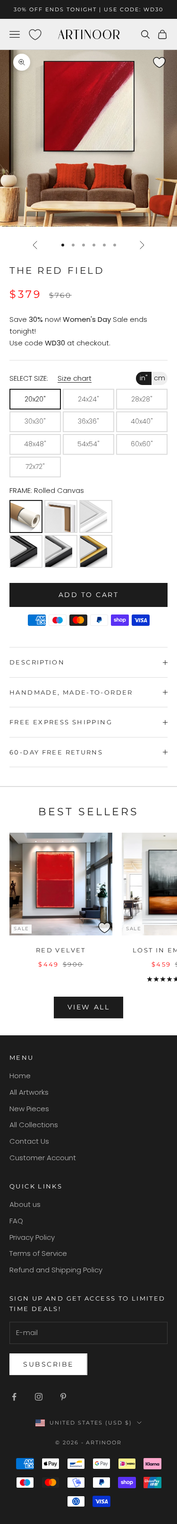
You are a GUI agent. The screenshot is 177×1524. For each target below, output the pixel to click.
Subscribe (48, 1364)
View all (88, 1007)
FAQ (16, 1221)
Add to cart (89, 594)
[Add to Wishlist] (168, 58)
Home (20, 1076)
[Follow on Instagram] (38, 1396)
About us (25, 1204)
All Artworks (29, 1092)
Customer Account (42, 1158)
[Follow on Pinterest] (63, 1396)
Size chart (75, 378)
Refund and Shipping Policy (55, 1270)
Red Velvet (61, 950)
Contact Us (29, 1141)
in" (144, 378)
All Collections (33, 1125)
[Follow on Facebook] (14, 1396)
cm (159, 378)
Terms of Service (38, 1253)
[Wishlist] (35, 34)
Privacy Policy (32, 1237)
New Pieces (29, 1109)
